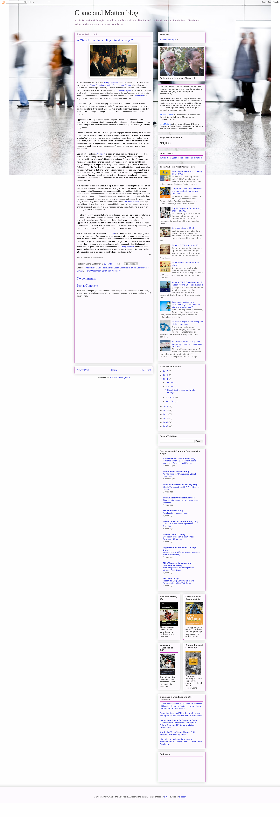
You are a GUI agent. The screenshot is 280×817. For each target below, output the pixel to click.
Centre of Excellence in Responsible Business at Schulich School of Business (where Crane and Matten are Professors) (181, 706)
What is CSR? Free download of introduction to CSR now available (187, 283)
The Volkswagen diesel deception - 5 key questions (187, 322)
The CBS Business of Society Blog (180, 484)
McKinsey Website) (126, 247)
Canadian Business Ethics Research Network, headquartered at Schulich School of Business (181, 714)
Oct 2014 (170, 382)
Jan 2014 (170, 401)
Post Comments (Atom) (120, 377)
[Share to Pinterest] (136, 263)
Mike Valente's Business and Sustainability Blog (177, 564)
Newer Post (83, 370)
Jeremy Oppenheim (111, 82)
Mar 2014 (170, 397)
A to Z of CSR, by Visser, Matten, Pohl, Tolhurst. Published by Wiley (177, 733)
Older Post (145, 370)
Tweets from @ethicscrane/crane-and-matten (181, 158)
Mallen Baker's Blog (173, 511)
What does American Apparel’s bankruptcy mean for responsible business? (187, 344)
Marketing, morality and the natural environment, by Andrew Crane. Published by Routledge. (181, 741)
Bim (166, 797)
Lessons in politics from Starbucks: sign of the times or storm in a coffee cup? (186, 304)
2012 (165, 410)
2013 (165, 406)
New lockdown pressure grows (176, 513)
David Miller (139, 96)
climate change (90, 268)
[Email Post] (118, 264)
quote (112, 233)
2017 (165, 371)
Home (114, 370)
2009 (165, 422)
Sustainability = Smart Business (179, 498)
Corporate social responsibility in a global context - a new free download (187, 191)
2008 (165, 426)
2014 (165, 379)
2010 (165, 418)
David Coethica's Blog (174, 534)
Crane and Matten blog (107, 12)
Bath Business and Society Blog (179, 458)
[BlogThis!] (128, 263)
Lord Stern (106, 271)
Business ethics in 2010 (183, 228)
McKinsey (101, 154)
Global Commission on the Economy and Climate (110, 85)
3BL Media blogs (171, 578)
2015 (165, 375)
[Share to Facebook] (133, 263)
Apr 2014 (170, 386)
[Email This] (125, 263)
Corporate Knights (123, 90)
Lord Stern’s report (131, 202)
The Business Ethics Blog (176, 471)
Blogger (182, 797)
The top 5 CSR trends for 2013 (186, 245)
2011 (165, 414)
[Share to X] (131, 263)
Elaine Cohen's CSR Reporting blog (180, 521)
